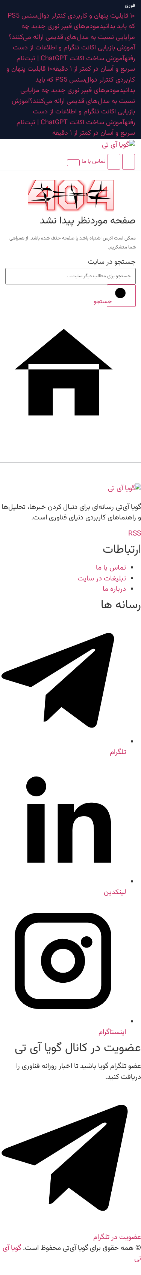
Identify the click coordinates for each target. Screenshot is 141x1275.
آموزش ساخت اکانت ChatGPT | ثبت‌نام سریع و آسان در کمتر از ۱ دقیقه (76, 64)
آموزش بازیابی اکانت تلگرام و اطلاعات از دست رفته (73, 112)
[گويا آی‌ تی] (101, 147)
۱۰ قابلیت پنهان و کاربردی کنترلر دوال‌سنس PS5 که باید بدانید (70, 80)
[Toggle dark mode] (114, 162)
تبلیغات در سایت (101, 578)
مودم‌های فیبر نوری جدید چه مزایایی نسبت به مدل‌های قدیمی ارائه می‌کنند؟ (72, 32)
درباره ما (114, 589)
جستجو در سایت (112, 262)
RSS (134, 533)
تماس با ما (94, 161)
